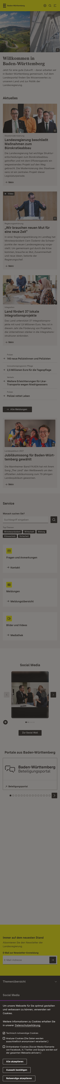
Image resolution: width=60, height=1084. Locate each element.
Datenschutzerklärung (27, 1025)
